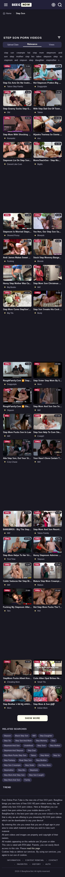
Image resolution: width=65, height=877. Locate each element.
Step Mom (44, 755)
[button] (5, 4)
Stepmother (9, 770)
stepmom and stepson (16, 60)
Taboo (33, 755)
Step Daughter (46, 736)
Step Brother (41, 760)
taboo (39, 56)
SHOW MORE (32, 718)
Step (53, 741)
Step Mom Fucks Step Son (15, 755)
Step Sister (29, 765)
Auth (48, 864)
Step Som (41, 745)
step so (57, 56)
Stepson (7, 736)
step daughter (37, 60)
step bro (30, 56)
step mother (17, 56)
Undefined (28, 745)
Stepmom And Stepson (13, 750)
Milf (33, 736)
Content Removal (34, 860)
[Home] (21, 5)
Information (13, 860)
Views (51, 44)
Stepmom (34, 770)
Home (8, 13)
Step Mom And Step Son (14, 775)
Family (27, 780)
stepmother (52, 60)
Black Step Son (21, 736)
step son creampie (15, 53)
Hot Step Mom (44, 765)
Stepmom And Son (12, 745)
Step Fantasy (9, 760)
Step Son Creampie (12, 765)
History (36, 864)
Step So (56, 755)
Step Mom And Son (12, 780)
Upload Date (12, 44)
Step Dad (32, 750)
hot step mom (37, 53)
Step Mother (55, 745)
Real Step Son (25, 760)
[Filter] (59, 37)
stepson (48, 56)
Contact (53, 860)
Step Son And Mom (23, 741)
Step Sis (7, 741)
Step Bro (21, 770)
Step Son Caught (36, 775)
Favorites (22, 864)
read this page (33, 848)
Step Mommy (41, 741)
